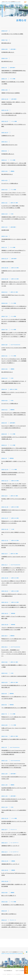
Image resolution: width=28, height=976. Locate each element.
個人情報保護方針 (8, 970)
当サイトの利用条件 (20, 970)
